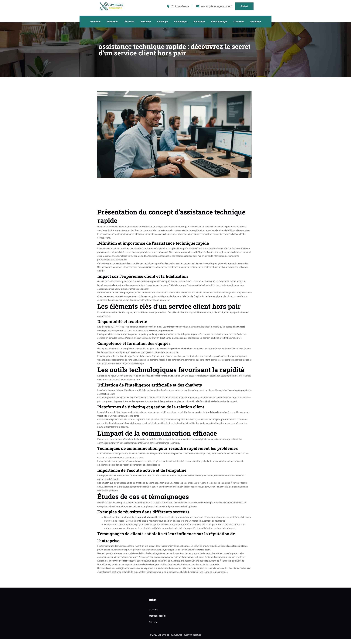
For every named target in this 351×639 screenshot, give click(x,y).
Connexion (238, 21)
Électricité (129, 21)
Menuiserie (112, 21)
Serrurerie (146, 21)
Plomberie (95, 21)
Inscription (255, 21)
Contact (153, 609)
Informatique (180, 21)
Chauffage (162, 21)
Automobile (199, 21)
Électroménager (219, 21)
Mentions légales (157, 615)
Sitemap (153, 622)
